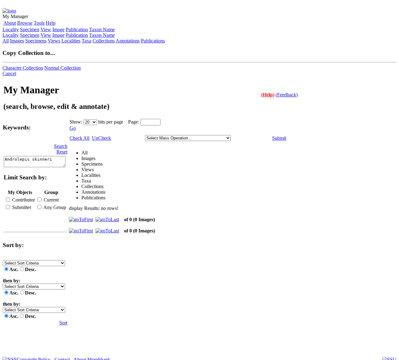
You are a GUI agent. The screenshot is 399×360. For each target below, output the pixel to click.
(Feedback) (287, 94)
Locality (10, 29)
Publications (153, 40)
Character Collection (22, 68)
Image (58, 29)
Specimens (35, 40)
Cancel (9, 73)
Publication (77, 29)
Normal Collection (62, 68)
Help (50, 23)
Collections (104, 40)
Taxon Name (102, 29)
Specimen (29, 29)
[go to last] (107, 219)
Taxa (86, 40)
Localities (70, 40)
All (5, 40)
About (9, 23)
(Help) (267, 94)
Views (54, 40)
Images (17, 40)
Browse (24, 23)
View (46, 29)
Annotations (128, 40)
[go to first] (81, 219)
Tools (39, 23)
